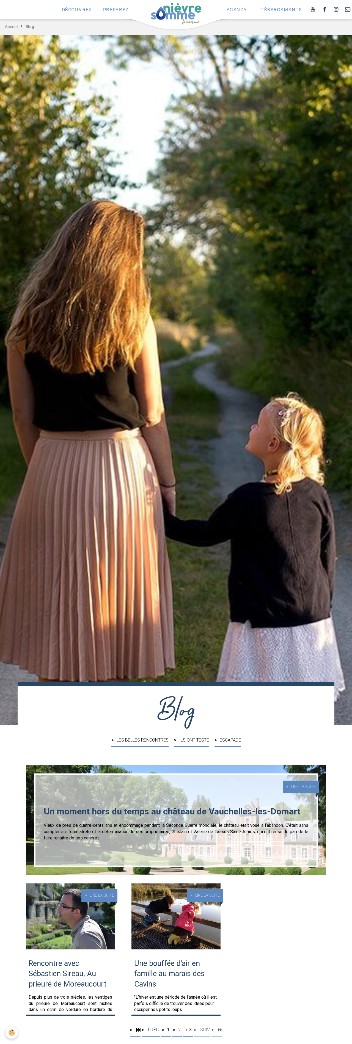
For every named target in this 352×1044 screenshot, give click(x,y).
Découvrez (77, 9)
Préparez (115, 9)
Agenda (236, 9)
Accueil (11, 26)
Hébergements (277, 9)
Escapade (230, 740)
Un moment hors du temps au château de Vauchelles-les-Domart (172, 811)
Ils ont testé (194, 740)
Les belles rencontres (143, 740)
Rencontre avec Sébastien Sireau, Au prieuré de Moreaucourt (67, 973)
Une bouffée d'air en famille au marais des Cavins (169, 973)
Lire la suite (303, 786)
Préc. (153, 1029)
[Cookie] (12, 1032)
